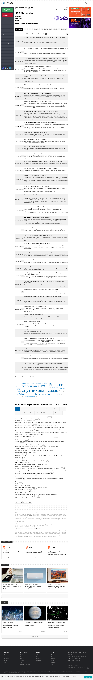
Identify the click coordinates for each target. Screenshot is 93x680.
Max (52, 654)
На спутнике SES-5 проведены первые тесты (35, 132)
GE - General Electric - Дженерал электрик (25, 497)
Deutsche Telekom (19, 492)
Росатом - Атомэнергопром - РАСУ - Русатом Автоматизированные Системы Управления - (37, 468)
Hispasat (17, 459)
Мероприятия (58, 412)
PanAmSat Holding (19, 440)
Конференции (23, 654)
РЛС (61, 391)
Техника (22, 660)
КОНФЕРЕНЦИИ (39, 2)
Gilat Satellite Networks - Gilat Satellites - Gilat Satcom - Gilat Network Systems (34, 438)
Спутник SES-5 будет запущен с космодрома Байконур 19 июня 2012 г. (42, 168)
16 (39, 418)
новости (30, 515)
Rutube (52, 660)
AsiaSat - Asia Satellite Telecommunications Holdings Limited (30, 461)
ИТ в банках (5, 46)
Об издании (39, 654)
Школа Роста (5, 18)
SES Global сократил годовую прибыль (34, 314)
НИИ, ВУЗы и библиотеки (46, 412)
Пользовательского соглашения (9, 678)
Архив (5, 662)
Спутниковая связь (39, 390)
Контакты (38, 660)
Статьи (25, 412)
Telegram (53, 662)
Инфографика (5, 63)
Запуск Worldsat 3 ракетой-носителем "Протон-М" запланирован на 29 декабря (44, 259)
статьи (49, 515)
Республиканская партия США (30, 396)
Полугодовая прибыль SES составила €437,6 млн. (36, 306)
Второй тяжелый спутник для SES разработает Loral (37, 243)
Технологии (49, 408)
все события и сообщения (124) (37, 34)
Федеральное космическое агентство (34, 383)
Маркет (22, 658)
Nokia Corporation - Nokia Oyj (22, 491)
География (19, 412)
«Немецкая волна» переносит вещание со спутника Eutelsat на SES (41, 111)
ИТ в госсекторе (6, 43)
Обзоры (6, 660)
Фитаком (17, 476)
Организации (24, 408)
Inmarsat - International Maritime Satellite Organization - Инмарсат (31, 450)
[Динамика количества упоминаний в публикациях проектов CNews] (67, 34)
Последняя (28, 502)
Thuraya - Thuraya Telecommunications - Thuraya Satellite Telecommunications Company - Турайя (39, 432)
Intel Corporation (19, 462)
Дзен (52, 664)
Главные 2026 (7, 26)
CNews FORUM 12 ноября (6, 10)
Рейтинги (5, 60)
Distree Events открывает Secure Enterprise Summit (37, 217)
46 (51, 417)
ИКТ (17, 408)
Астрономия (30, 386)
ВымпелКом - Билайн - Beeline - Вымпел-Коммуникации (29, 464)
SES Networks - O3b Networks (22, 436)
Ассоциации (40, 408)
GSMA (19, 391)
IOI (18, 396)
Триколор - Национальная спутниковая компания (27, 448)
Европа (55, 384)
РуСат (16, 481)
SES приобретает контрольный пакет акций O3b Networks (39, 84)
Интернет (5, 55)
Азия (18, 385)
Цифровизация (6, 34)
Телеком (4, 52)
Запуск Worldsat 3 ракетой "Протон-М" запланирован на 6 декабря (41, 289)
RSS (71, 654)
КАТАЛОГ (81, 2)
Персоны (63, 408)
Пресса (31, 412)
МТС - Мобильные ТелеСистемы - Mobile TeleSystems (28, 487)
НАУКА (57, 2)
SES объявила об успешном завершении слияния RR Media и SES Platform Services (45, 58)
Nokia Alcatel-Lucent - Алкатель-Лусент (25, 419)
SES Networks (24, 394)
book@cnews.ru (63, 29)
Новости (6, 654)
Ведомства (32, 408)
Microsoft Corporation (20, 485)
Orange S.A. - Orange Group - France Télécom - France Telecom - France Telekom (35, 446)
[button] (86, 3)
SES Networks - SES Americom (22, 420)
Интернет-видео (55, 387)
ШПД (18, 390)
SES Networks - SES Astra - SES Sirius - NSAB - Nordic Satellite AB (31, 417)
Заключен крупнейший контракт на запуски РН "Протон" (38, 235)
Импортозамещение (7, 37)
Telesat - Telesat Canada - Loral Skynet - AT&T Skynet (28, 445)
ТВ (61, 2)
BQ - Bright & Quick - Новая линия (23, 489)
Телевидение (43, 394)
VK (51, 656)
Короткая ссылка (23, 508)
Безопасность (5, 40)
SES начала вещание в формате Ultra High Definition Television (40, 122)
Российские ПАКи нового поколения (6, 30)
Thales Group (18, 454)
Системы (56, 408)
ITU (49, 387)
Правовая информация (76, 660)
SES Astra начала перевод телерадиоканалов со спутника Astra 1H (41, 153)
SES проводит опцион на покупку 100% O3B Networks (37, 66)
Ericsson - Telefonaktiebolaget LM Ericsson (25, 466)
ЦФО (62, 389)
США (58, 394)
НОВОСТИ (23, 2)
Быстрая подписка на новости (78, 652)
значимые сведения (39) (21, 34)
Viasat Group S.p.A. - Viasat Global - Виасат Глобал (27, 434)
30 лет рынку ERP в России (6, 22)
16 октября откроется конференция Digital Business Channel (39, 206)
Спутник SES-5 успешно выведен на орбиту (35, 146)
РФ (43, 386)
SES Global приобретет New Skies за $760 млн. (35, 266)
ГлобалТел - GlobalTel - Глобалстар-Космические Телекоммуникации (32, 473)
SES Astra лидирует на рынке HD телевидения (35, 139)
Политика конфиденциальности (78, 656)
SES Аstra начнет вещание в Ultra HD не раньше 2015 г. (38, 93)
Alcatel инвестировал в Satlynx (32, 321)
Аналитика (30, 2)
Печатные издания (25, 664)
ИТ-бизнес (5, 58)
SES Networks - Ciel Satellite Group (23, 475)
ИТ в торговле (6, 49)
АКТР (21, 396)
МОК (18, 388)
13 (33, 420)
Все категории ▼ (62, 9)
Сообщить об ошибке (75, 658)
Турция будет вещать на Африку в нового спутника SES (38, 101)
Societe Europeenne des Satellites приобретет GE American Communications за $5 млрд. (46, 355)
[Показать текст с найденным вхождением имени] (46, 34)
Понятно (88, 677)
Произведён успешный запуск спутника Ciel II (35, 175)
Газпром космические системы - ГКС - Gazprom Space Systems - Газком (33, 425)
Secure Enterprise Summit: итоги (32, 195)
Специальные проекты (26, 656)
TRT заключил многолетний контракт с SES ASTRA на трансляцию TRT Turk (43, 161)
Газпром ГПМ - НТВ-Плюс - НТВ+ (23, 452)
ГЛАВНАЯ (17, 2)
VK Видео (53, 658)
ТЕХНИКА (52, 2)
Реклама (38, 656)
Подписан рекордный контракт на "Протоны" (35, 227)
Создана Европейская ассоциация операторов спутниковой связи (40, 348)
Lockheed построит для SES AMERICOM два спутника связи (39, 338)
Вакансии (38, 658)
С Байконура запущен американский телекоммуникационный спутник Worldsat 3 (44, 252)
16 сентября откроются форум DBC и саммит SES (36, 186)
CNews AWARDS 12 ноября (6, 14)
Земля (18, 387)
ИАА (37, 412)
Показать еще (35, 596)
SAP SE (17, 483)
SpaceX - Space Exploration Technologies (25, 430)
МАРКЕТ (46, 2)
